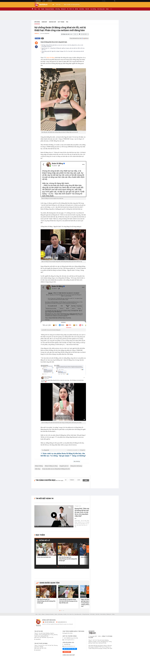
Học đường (93, 9)
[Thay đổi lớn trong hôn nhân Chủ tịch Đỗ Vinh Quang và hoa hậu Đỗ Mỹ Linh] (68, 591)
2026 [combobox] (78, 480)
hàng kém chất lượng (76, 466)
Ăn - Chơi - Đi (70, 9)
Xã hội (76, 9)
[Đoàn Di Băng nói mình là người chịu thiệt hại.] (63, 179)
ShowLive (50, 0)
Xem (86, 480)
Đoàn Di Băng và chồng (51, 466)
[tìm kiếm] (115, 1)
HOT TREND (61, 22)
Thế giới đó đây (85, 614)
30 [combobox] (65, 480)
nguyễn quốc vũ (64, 466)
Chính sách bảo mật (69, 655)
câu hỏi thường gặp (49, 622)
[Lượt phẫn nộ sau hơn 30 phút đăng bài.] (63, 307)
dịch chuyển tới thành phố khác (72, 4)
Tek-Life (97, 614)
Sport (56, 614)
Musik (42, 9)
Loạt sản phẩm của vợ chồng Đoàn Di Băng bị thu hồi (56, 469)
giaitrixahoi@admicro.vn (69, 646)
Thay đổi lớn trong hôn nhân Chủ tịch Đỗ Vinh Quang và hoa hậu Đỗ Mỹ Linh (68, 601)
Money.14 (63, 9)
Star (35, 9)
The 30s (59, 4)
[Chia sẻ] (36, 46)
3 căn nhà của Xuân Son (44, 557)
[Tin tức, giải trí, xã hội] (42, 5)
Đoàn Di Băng (50, 57)
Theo (63, 450)
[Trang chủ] (36, 43)
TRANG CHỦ (32, 9)
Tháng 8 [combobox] (72, 480)
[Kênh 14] (38, 622)
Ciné (39, 9)
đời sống (38, 469)
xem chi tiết (67, 651)
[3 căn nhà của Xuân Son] (46, 549)
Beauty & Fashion (49, 9)
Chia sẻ (38, 38)
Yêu (67, 22)
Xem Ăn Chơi (52, 22)
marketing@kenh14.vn (69, 639)
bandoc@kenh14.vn (62, 622)
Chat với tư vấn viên (70, 648)
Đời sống (57, 9)
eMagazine (38, 0)
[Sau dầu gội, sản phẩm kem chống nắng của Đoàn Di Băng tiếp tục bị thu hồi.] (63, 99)
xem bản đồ (38, 639)
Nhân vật (44, 22)
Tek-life (87, 9)
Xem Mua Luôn (101, 9)
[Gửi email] (42, 38)
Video (107, 9)
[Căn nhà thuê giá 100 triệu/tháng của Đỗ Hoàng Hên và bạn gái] (68, 549)
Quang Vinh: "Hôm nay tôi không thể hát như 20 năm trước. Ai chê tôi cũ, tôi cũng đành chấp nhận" (82, 512)
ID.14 (44, 0)
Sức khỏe (81, 9)
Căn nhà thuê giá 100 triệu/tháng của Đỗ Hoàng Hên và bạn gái (68, 558)
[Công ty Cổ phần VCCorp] (92, 632)
